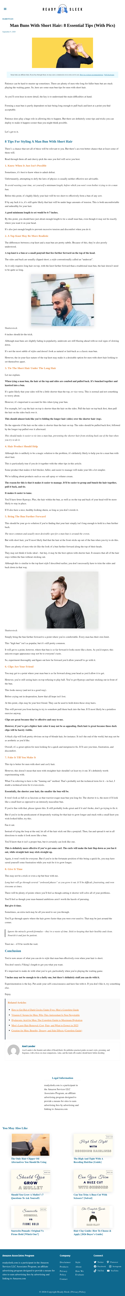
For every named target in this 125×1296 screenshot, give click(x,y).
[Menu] (5, 8)
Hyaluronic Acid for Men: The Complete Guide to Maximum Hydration (46, 1020)
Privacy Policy (78, 1291)
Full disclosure (109, 75)
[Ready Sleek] (62, 8)
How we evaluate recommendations (91, 75)
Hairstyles (7, 19)
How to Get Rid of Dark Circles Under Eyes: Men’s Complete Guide (45, 1009)
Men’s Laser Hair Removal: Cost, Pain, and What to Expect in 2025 (44, 1025)
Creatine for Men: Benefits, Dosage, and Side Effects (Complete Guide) (46, 1030)
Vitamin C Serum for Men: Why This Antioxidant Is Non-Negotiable (45, 1015)
